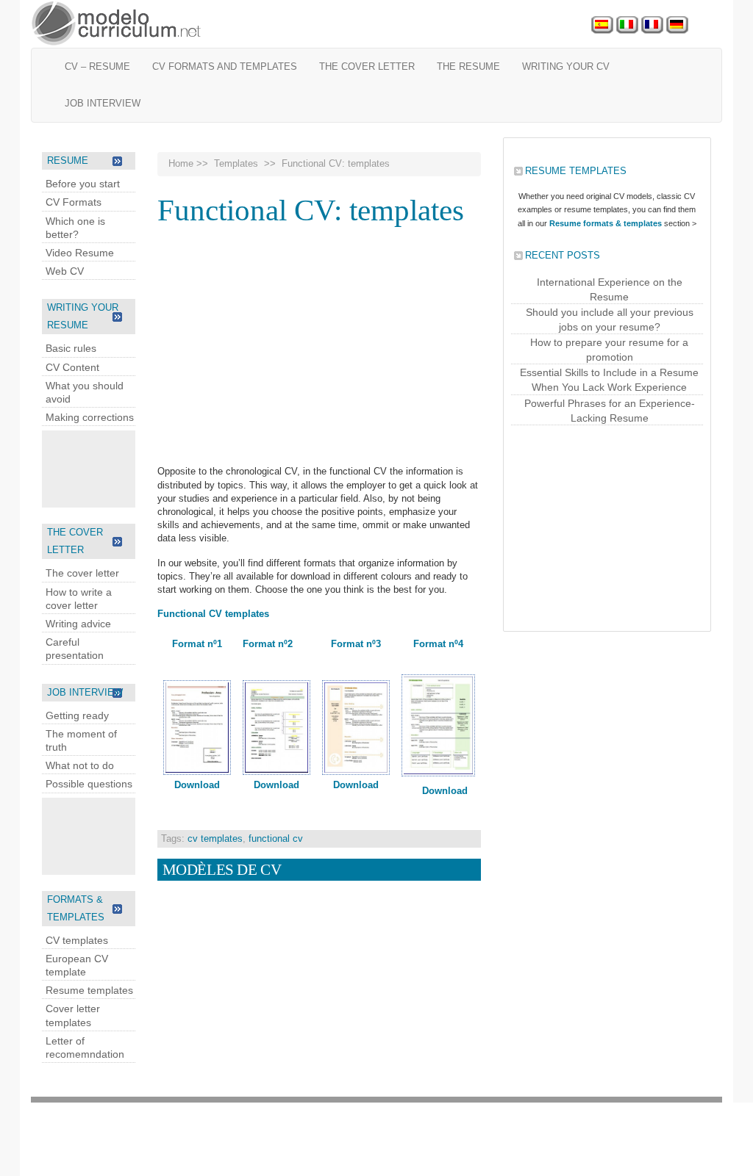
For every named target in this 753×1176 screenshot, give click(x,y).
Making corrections (90, 417)
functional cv (276, 838)
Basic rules (71, 348)
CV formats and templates (224, 66)
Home (180, 163)
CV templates (77, 940)
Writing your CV (566, 66)
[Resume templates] (117, 24)
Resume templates (89, 990)
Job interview (102, 103)
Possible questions (89, 784)
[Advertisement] (101, 467)
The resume (468, 66)
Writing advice (78, 624)
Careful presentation (75, 648)
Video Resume (80, 253)
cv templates (215, 838)
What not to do (80, 765)
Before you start (83, 184)
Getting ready (77, 715)
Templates (236, 163)
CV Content (72, 367)
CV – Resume (97, 66)
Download (197, 784)
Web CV (65, 271)
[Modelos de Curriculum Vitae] (602, 25)
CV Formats (73, 202)
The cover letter (367, 66)
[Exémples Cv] (652, 25)
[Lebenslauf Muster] (677, 25)
